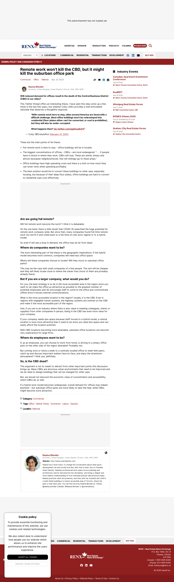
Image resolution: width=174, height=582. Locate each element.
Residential (83, 55)
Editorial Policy (86, 578)
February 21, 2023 (59, 134)
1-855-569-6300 (163, 560)
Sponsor (81, 46)
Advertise (69, 46)
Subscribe (140, 46)
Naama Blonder (36, 87)
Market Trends (42, 403)
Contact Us (114, 578)
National (45, 79)
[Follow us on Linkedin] (134, 55)
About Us (59, 578)
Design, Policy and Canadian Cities (20, 61)
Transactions (99, 55)
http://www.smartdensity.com (63, 461)
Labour (65, 403)
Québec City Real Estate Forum (129, 128)
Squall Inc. (166, 570)
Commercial (67, 55)
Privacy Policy (71, 578)
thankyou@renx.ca (162, 565)
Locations (50, 55)
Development (116, 55)
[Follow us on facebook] (129, 55)
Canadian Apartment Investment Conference (130, 78)
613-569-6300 (164, 562)
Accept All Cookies (27, 557)
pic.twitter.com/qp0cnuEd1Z (69, 129)
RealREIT (117, 92)
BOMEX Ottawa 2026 (124, 116)
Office (36, 79)
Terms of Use (101, 578)
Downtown (56, 403)
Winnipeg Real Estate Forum (128, 104)
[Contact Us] (139, 55)
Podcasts (114, 46)
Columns (126, 46)
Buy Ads (149, 55)
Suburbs (74, 403)
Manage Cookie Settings (28, 564)
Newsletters (99, 46)
